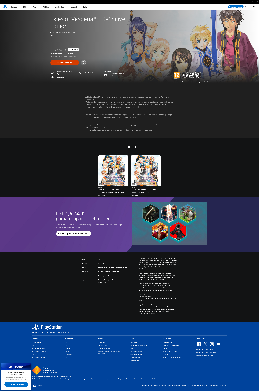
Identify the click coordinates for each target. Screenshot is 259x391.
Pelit (34, 7)
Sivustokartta (192, 385)
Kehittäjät (166, 354)
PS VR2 (67, 348)
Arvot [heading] (100, 339)
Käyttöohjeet (134, 360)
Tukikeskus (134, 342)
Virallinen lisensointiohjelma (172, 357)
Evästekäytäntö (203, 385)
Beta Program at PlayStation (205, 356)
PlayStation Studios (38, 348)
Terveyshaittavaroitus (170, 351)
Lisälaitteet (60, 7)
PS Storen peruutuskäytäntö (172, 345)
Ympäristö (101, 342)
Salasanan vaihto (136, 354)
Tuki (85, 7)
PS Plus (46, 7)
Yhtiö (34, 354)
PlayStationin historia (39, 357)
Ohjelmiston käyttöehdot (218, 385)
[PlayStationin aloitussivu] (4, 7)
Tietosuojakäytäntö (160, 385)
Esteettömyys (102, 345)
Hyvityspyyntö (135, 357)
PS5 (24, 7)
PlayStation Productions (40, 351)
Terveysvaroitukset (145, 296)
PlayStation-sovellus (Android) (206, 353)
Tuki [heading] (132, 339)
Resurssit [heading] (167, 339)
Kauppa (14, 7)
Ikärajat (165, 348)
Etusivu (34, 333)
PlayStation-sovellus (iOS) (204, 350)
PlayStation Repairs (136, 351)
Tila (131, 348)
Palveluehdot (167, 342)
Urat (33, 345)
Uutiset (74, 7)
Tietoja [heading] (35, 339)
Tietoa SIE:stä (36, 342)
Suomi (40, 385)
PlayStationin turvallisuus (138, 345)
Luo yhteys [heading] (200, 339)
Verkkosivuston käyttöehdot (177, 385)
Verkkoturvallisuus (104, 348)
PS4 (66, 345)
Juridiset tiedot (147, 385)
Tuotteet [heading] (69, 339)
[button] (73, 234)
